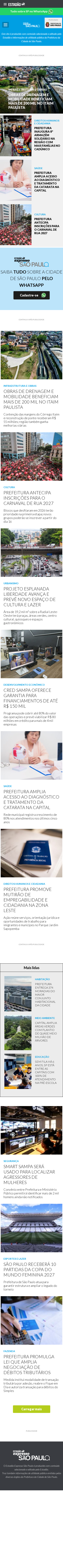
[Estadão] (16, 4)
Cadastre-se (29, 295)
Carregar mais (31, 1409)
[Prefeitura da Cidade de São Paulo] (53, 24)
